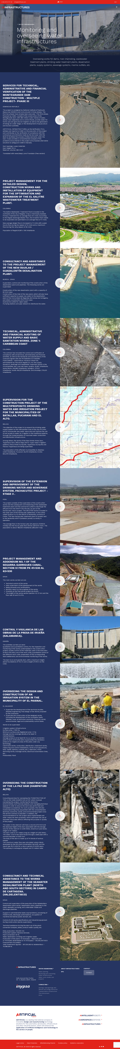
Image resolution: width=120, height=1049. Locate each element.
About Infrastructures (70, 968)
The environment (44, 993)
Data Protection (32, 1043)
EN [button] (115, 2)
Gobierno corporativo (77, 1043)
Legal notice (20, 1043)
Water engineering (26, 24)
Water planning (43, 971)
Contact (89, 972)
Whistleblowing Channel (47, 1043)
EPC (62, 971)
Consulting (43, 984)
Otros (40, 995)
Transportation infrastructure (48, 991)
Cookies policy (62, 1043)
